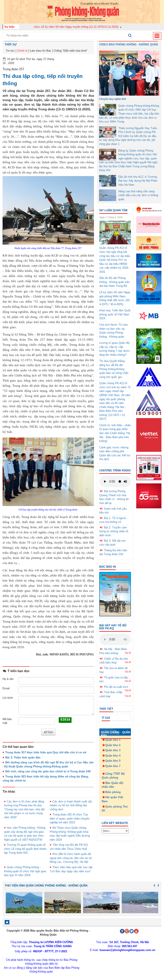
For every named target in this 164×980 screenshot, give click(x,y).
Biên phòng (113, 792)
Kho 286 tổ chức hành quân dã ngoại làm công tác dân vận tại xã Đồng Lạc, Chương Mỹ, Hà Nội (71, 857)
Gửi (50, 732)
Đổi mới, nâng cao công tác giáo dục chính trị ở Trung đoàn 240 (48, 771)
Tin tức (10, 50)
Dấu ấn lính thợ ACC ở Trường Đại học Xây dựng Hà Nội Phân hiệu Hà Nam (137, 180)
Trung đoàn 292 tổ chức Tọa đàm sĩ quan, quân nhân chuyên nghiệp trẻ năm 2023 (69, 818)
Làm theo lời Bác (40, 50)
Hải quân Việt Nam (112, 799)
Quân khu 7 (112, 766)
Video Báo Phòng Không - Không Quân (128, 44)
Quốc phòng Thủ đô (115, 808)
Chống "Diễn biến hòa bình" (71, 50)
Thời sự (11, 44)
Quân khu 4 (112, 755)
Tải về (127, 653)
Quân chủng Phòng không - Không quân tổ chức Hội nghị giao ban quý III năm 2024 (25, 871)
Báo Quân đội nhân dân (112, 785)
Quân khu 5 (112, 760)
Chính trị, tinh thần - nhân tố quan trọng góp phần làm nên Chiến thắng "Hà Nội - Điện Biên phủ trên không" (115, 433)
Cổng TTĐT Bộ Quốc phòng (113, 775)
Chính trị (22, 50)
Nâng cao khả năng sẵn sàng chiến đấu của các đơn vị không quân (138, 195)
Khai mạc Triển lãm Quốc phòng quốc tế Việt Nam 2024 (115, 314)
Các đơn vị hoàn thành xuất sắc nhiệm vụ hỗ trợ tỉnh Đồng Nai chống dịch (71, 805)
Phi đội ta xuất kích (116, 686)
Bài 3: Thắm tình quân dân (22, 757)
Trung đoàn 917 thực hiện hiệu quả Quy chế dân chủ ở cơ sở (45, 752)
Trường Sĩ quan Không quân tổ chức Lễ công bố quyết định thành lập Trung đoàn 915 (25, 848)
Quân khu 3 (112, 750)
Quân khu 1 (112, 739)
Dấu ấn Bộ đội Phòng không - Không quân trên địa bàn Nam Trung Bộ (114, 281)
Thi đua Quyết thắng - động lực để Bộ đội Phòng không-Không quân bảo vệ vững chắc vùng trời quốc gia (114, 368)
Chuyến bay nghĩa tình (112, 99)
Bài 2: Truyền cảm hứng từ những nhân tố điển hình (113, 531)
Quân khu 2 (112, 745)
